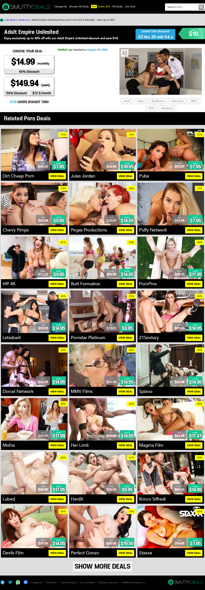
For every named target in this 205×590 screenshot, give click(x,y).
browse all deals (79, 6)
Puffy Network (153, 230)
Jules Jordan (83, 176)
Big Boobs (158, 101)
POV (151, 108)
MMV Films (82, 391)
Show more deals (103, 566)
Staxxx (145, 553)
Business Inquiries (108, 582)
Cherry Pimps (16, 230)
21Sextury (149, 338)
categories (60, 6)
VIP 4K (9, 284)
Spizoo (145, 391)
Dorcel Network (18, 391)
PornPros (147, 284)
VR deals (117, 6)
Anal (126, 101)
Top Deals (51, 582)
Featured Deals (68, 582)
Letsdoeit (12, 338)
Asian (140, 101)
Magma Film (151, 445)
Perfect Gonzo (85, 553)
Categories (37, 582)
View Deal (57, 176)
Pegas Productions (89, 230)
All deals (11, 20)
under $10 (101, 6)
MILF (194, 101)
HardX (77, 499)
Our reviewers (87, 582)
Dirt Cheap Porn (18, 176)
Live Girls (130, 6)
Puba (144, 176)
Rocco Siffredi (152, 499)
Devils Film (13, 553)
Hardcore (23, 20)
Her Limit (80, 445)
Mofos (9, 445)
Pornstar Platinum (88, 338)
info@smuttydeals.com (133, 582)
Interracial (177, 101)
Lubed (9, 499)
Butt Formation (85, 284)
